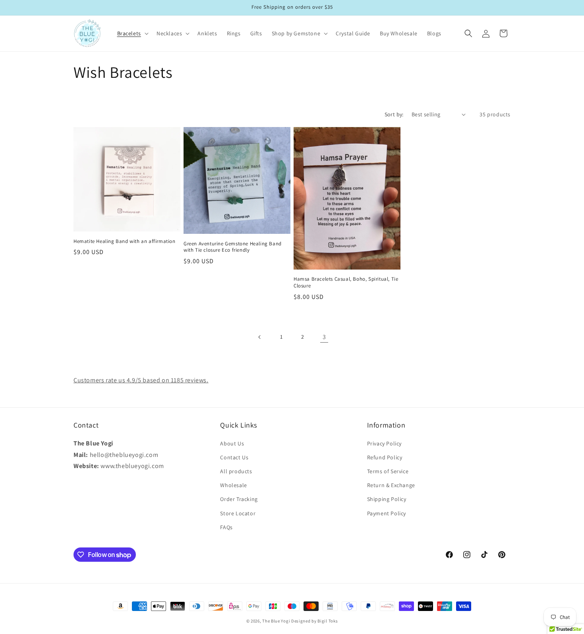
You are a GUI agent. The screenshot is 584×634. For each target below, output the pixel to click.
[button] (132, 33)
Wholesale (233, 484)
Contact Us (234, 457)
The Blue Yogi (276, 621)
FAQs (226, 526)
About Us (232, 443)
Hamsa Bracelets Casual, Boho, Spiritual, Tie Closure (346, 282)
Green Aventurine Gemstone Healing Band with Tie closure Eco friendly (233, 247)
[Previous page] (260, 337)
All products (236, 470)
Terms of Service (388, 470)
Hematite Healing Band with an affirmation (124, 241)
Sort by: (394, 114)
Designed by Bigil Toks (314, 621)
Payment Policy (386, 512)
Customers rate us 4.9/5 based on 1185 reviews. (141, 380)
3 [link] (324, 337)
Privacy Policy (384, 443)
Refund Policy (384, 457)
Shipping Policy (386, 499)
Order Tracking (238, 499)
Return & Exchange (391, 484)
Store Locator (237, 512)
